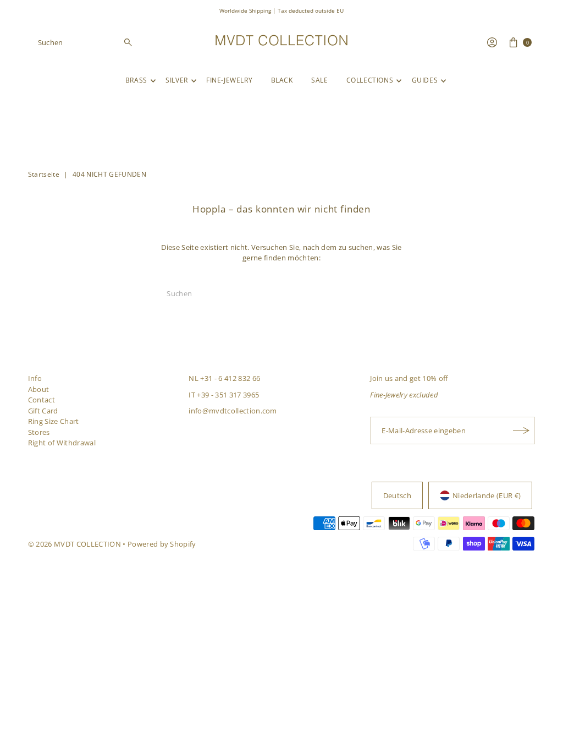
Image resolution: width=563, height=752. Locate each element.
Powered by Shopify (162, 544)
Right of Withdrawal (62, 443)
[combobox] (86, 42)
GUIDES (425, 80)
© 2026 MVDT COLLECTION (74, 544)
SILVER (176, 80)
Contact (41, 400)
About (38, 389)
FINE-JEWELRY (229, 80)
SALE (319, 80)
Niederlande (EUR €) (486, 495)
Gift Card (43, 411)
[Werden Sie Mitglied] (521, 430)
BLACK (282, 80)
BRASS (136, 80)
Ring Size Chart (53, 421)
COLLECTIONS (370, 80)
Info (35, 378)
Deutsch (397, 495)
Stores (39, 432)
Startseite (43, 174)
